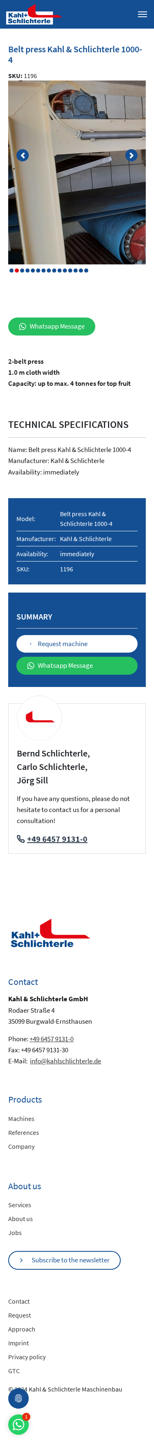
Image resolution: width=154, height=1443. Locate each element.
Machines (21, 1118)
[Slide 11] (70, 270)
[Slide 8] (54, 270)
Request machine (62, 643)
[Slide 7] (49, 270)
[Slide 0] (11, 270)
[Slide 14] (86, 270)
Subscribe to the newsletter (71, 1259)
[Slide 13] (81, 270)
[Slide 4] (33, 270)
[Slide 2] (22, 270)
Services (19, 1205)
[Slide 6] (43, 270)
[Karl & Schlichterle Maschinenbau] (34, 13)
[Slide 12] (76, 270)
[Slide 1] (17, 270)
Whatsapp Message (57, 326)
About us (20, 1219)
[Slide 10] (65, 270)
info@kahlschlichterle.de (65, 1060)
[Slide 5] (38, 270)
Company (21, 1146)
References (23, 1132)
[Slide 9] (59, 270)
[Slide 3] (27, 270)
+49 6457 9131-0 (57, 839)
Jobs (15, 1232)
